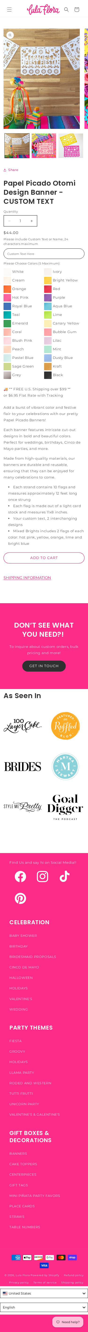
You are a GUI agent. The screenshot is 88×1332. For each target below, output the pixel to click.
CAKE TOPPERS (23, 1164)
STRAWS (17, 1217)
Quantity (11, 211)
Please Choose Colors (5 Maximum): (32, 263)
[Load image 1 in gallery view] (17, 146)
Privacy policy (19, 1282)
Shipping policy (72, 1282)
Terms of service (45, 1282)
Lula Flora (23, 1275)
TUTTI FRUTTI (21, 1093)
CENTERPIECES (22, 1174)
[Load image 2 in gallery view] (44, 146)
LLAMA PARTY (21, 1073)
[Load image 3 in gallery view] (70, 146)
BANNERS (18, 1153)
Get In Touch (44, 666)
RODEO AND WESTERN (30, 1083)
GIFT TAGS (18, 1185)
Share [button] (13, 170)
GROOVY (17, 1051)
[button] (9, 9)
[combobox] (44, 1293)
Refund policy (74, 1275)
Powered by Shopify (45, 1275)
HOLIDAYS (18, 988)
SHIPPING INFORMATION (27, 578)
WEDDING (18, 1009)
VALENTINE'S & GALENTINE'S (34, 1114)
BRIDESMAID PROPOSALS (32, 957)
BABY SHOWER (23, 936)
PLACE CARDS (22, 1206)
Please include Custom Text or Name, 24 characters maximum (36, 241)
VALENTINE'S (20, 999)
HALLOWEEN (21, 978)
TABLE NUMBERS (24, 1227)
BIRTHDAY (18, 946)
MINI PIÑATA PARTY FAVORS (34, 1196)
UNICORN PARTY (24, 1104)
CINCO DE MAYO (24, 967)
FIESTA (15, 1041)
